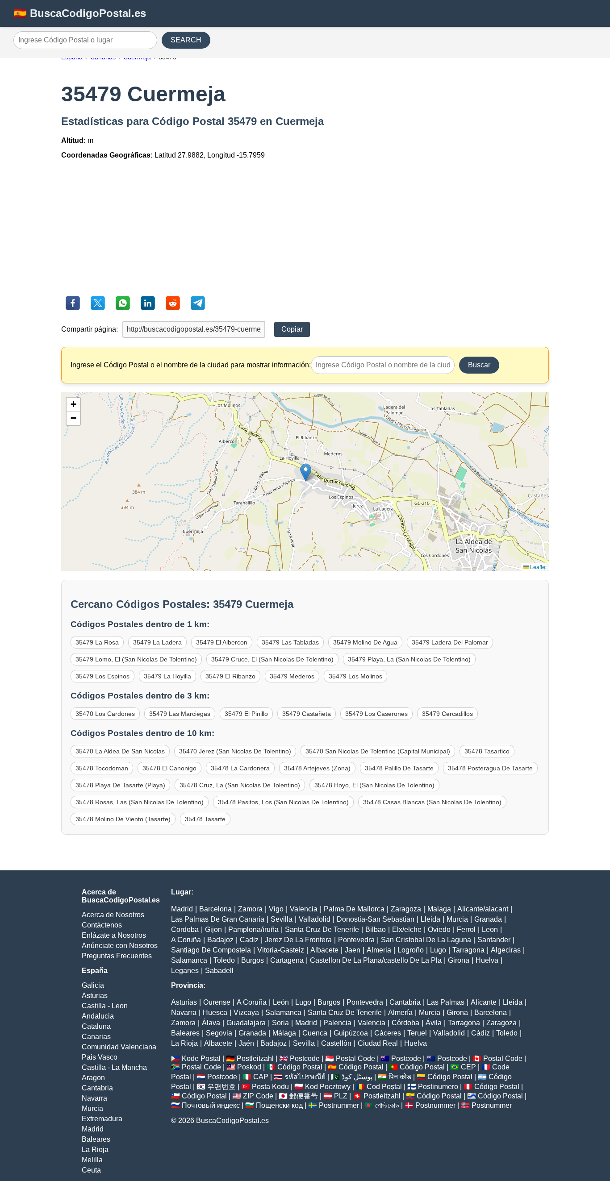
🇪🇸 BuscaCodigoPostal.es (79, 13)
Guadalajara (246, 1023)
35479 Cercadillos (447, 713)
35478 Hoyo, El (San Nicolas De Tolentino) (374, 785)
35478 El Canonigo (169, 768)
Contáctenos (102, 925)
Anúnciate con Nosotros (120, 945)
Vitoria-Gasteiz (280, 950)
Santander (493, 940)
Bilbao (375, 929)
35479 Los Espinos (102, 676)
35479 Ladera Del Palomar (450, 642)
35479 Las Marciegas (179, 713)
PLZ (340, 1096)
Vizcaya (246, 1012)
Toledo (224, 960)
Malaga (439, 909)
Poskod (249, 1067)
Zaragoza (406, 909)
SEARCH (186, 40)
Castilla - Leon (105, 1006)
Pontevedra (356, 940)
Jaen (352, 950)
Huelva (487, 960)
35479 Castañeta (306, 713)
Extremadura (102, 1119)
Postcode (305, 1058)
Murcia (92, 1108)
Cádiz (480, 1033)
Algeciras (506, 950)
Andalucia (98, 1016)
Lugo (438, 950)
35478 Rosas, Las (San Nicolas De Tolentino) (139, 802)
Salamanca (189, 960)
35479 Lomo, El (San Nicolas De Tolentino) (136, 659)
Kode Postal (201, 1058)
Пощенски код (279, 1105)
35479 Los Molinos (355, 676)
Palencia (337, 1023)
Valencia (304, 909)
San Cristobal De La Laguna (426, 940)
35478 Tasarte (205, 819)
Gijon (213, 929)
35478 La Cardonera (240, 768)
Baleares (96, 1139)
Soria (280, 1023)
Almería (400, 1012)
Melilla (92, 1160)
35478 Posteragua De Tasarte (490, 768)
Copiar (292, 329)
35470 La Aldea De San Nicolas (120, 751)
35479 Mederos (292, 676)
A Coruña (186, 940)
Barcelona (215, 909)
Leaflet (538, 566)
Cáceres (387, 1033)
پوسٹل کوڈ (357, 1077)
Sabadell (219, 970)
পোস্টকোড (387, 1105)
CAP (260, 1077)
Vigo (276, 909)
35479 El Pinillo (246, 713)
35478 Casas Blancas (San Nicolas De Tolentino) (432, 802)
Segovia (219, 1033)
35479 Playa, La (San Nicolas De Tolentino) (409, 659)
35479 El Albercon (221, 642)
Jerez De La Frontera (298, 940)
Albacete (324, 950)
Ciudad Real (378, 1043)
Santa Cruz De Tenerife (322, 929)
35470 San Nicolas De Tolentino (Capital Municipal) (377, 751)
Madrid (93, 1129)
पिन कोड (400, 1077)
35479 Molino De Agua (365, 642)
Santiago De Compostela (211, 950)
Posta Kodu (270, 1086)
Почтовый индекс (211, 1105)
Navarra (94, 1098)
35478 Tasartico (487, 751)
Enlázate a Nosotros (114, 935)
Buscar (479, 365)
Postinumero (438, 1086)
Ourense (216, 1002)
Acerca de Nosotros (113, 915)
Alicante (484, 1002)
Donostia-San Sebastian (375, 919)
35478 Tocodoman (101, 768)
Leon (490, 929)
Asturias (95, 995)
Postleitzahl (255, 1058)
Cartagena (287, 960)
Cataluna (96, 1026)
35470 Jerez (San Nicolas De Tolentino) (235, 751)
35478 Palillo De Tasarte (399, 768)
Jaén (246, 1043)
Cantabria (97, 1088)
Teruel (417, 1033)
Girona (458, 960)
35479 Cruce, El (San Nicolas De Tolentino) (272, 659)
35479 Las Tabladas (290, 642)
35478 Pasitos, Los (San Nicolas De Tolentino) (283, 802)
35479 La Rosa (97, 642)
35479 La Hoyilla (167, 676)
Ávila (434, 1023)
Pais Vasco (99, 1057)
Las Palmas (445, 1002)
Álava (211, 1023)
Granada (488, 919)
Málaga (284, 1033)
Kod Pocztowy (328, 1086)
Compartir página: (89, 329)
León (281, 1002)
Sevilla (281, 919)
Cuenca (314, 1033)
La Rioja (95, 1149)
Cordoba (185, 929)
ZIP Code (258, 1096)
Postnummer (339, 1105)
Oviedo (439, 929)
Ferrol (466, 929)
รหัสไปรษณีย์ (305, 1077)
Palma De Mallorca (354, 909)
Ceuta (91, 1170)
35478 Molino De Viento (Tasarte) (123, 819)
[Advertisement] (305, 228)
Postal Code (355, 1058)
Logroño (410, 950)
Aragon (93, 1077)
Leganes (185, 970)
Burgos (252, 960)
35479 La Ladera (157, 642)
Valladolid (314, 919)
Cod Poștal (384, 1086)
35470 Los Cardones (105, 713)
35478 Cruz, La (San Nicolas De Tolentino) (240, 785)
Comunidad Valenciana (119, 1047)
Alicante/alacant (482, 909)
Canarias (96, 1036)
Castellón (336, 1043)
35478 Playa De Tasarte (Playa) (120, 785)
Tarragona (468, 950)
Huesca (215, 1012)
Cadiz (249, 940)
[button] (305, 472)
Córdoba (405, 1023)
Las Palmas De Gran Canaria (217, 919)
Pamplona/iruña (253, 929)
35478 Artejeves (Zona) (317, 768)
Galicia (93, 985)
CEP (468, 1067)
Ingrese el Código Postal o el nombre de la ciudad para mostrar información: (191, 365)
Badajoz (220, 940)
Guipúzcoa (351, 1033)
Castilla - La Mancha (114, 1067)
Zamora (250, 909)
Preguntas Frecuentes (117, 956)
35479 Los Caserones (376, 713)
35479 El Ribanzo (230, 676)
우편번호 (221, 1086)
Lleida (430, 919)
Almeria (379, 950)
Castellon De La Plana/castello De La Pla (376, 960)
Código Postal (299, 1067)
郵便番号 (303, 1096)
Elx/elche (407, 929)
